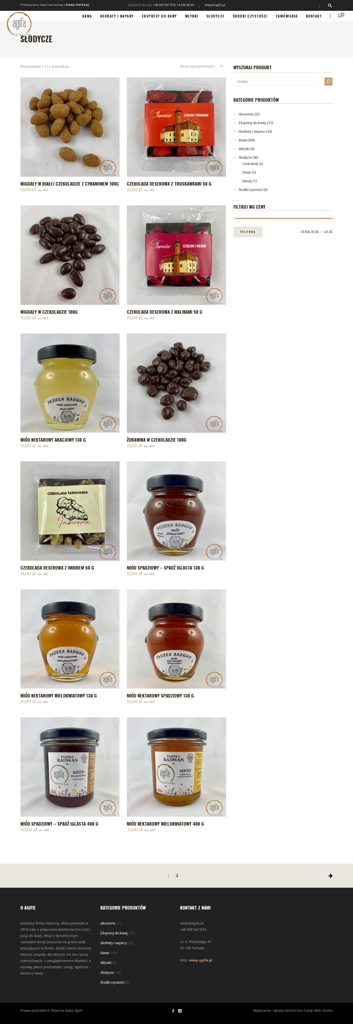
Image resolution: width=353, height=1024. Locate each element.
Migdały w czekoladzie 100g (49, 311)
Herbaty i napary (252, 131)
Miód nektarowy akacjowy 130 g (53, 439)
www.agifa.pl (200, 960)
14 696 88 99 (185, 5)
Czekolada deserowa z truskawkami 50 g (169, 183)
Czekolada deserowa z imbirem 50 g (57, 567)
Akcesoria (246, 114)
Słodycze (245, 157)
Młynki (244, 149)
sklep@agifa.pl (215, 5)
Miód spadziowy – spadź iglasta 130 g (165, 567)
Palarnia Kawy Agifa (67, 1010)
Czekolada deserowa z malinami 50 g (164, 311)
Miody (247, 181)
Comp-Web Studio (318, 1010)
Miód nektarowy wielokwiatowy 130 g (58, 695)
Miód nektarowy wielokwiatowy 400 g (165, 823)
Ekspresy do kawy (252, 123)
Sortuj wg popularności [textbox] (197, 66)
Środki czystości (251, 190)
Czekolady (250, 164)
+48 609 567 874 (164, 5)
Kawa (243, 140)
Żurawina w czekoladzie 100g (156, 439)
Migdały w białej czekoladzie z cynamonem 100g (69, 183)
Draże (246, 172)
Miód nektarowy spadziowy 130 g (160, 695)
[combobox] (201, 67)
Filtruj (248, 231)
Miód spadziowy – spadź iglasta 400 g (59, 823)
